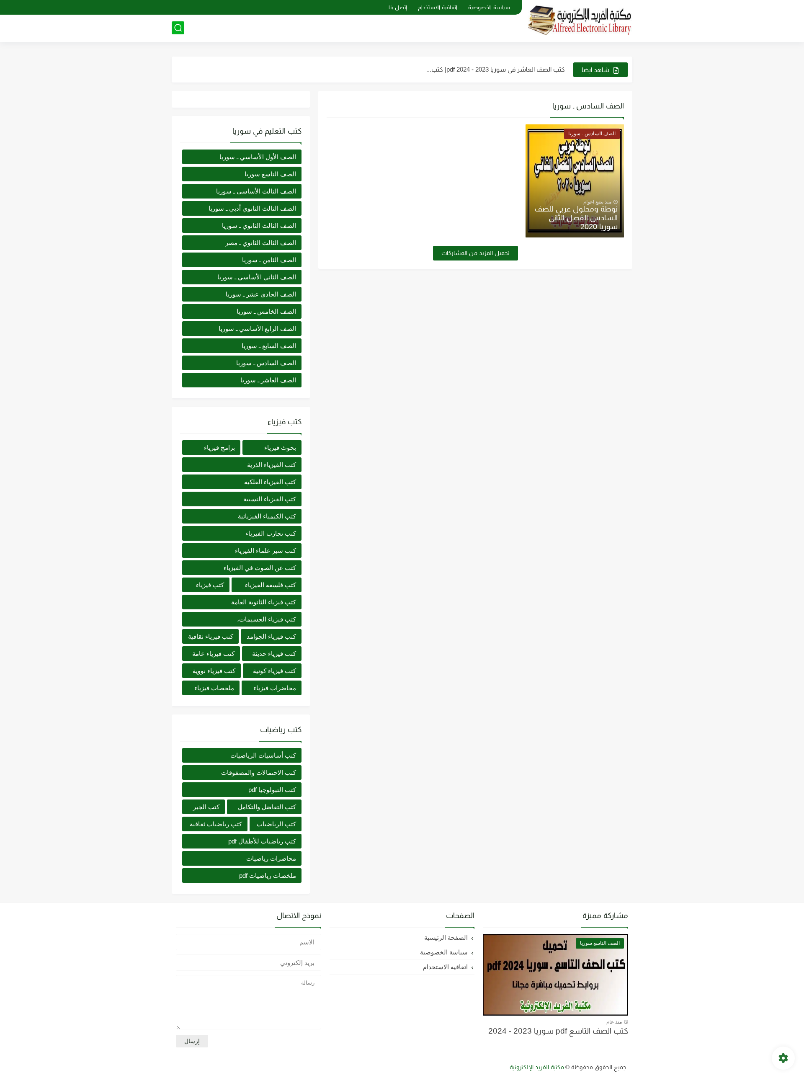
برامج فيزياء (219, 447)
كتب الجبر (206, 806)
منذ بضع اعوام (597, 202)
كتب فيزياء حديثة (274, 653)
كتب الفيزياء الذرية (271, 464)
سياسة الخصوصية (489, 7)
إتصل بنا (398, 7)
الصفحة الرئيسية (446, 937)
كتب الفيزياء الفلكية (270, 481)
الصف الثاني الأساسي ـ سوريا (256, 277)
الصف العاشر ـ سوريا (268, 380)
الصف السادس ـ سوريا (266, 362)
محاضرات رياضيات (271, 858)
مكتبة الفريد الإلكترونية (537, 1067)
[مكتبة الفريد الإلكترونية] (580, 20)
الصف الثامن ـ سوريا (269, 259)
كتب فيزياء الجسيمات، (266, 619)
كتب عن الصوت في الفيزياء (260, 567)
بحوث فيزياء (280, 447)
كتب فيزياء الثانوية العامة (263, 602)
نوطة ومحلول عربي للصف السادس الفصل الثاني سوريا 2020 (576, 218)
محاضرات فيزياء (274, 687)
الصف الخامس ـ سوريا (266, 311)
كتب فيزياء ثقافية (210, 636)
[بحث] (178, 27)
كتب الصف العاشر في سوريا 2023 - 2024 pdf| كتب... (495, 69)
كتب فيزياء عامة (213, 653)
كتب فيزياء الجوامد (271, 636)
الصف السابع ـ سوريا (269, 345)
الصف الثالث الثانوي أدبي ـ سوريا (252, 208)
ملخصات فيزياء (214, 687)
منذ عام (614, 1022)
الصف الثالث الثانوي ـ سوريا (259, 225)
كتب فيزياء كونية (274, 670)
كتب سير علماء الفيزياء (265, 550)
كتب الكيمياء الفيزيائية (267, 516)
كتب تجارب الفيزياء (270, 533)
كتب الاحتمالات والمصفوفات (258, 772)
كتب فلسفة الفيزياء (270, 584)
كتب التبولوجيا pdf (272, 789)
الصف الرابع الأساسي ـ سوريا (257, 328)
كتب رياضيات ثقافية (216, 824)
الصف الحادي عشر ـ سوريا (261, 294)
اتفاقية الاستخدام (437, 7)
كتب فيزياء (210, 584)
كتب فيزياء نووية (214, 670)
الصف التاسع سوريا (270, 174)
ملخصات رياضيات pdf (267, 875)
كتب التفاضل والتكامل (267, 806)
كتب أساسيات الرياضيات (263, 755)
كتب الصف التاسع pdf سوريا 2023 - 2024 (558, 1030)
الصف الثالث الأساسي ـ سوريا (256, 191)
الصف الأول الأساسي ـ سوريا (257, 156)
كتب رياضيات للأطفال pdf (262, 841)
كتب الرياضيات (276, 824)
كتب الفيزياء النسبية (269, 499)
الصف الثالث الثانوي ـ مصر (260, 242)
